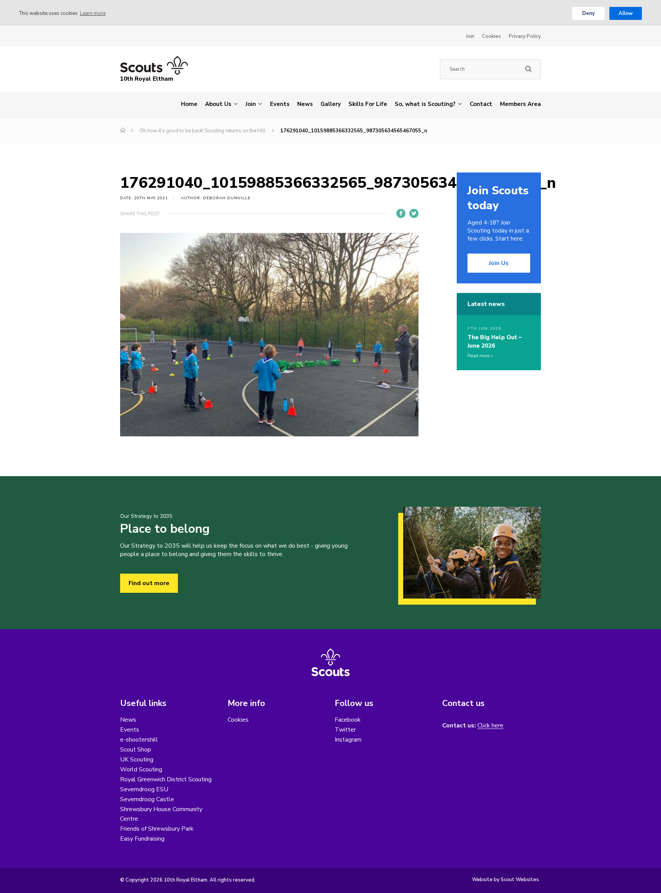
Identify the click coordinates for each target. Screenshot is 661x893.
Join (470, 36)
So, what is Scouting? (425, 104)
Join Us (499, 263)
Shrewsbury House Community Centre (161, 814)
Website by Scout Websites (505, 879)
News (305, 104)
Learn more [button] (93, 13)
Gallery (331, 104)
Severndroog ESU (144, 789)
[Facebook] (400, 213)
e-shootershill (139, 739)
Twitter (345, 729)
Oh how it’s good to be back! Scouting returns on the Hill (202, 130)
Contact (481, 104)
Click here (490, 725)
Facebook (348, 720)
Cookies (491, 36)
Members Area (520, 104)
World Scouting (141, 769)
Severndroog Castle (147, 799)
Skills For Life (367, 104)
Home (189, 104)
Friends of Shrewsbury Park (157, 829)
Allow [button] (626, 13)
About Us (218, 104)
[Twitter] (413, 213)
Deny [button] (588, 13)
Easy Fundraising (142, 838)
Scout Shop (135, 749)
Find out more (149, 583)
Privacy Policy (525, 36)
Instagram (348, 739)
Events (280, 104)
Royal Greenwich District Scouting (166, 779)
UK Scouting (136, 759)
